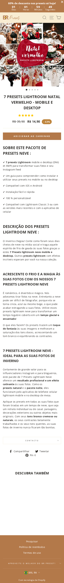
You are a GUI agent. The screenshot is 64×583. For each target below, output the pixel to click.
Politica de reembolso (32, 547)
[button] (26, 115)
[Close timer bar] (62, 2)
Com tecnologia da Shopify (32, 580)
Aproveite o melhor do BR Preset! (32, 563)
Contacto (32, 440)
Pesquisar (32, 541)
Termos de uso (32, 552)
